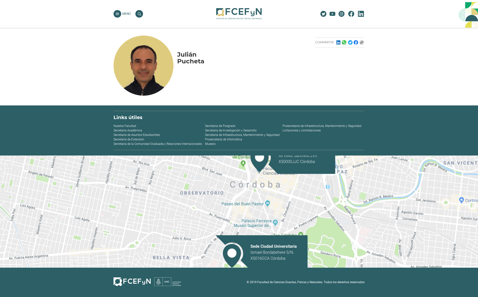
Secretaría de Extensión (129, 139)
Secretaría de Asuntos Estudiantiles (137, 135)
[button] (117, 14)
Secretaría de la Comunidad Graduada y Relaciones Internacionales (158, 144)
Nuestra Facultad (125, 126)
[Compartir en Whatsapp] (344, 42)
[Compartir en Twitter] (350, 42)
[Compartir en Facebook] (356, 42)
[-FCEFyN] (338, 42)
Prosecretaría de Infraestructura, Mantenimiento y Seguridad (322, 126)
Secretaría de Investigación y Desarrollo (231, 130)
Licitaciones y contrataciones (302, 130)
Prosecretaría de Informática (223, 139)
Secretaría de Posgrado (220, 126)
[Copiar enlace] (361, 42)
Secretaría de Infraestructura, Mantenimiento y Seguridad (242, 135)
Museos (210, 144)
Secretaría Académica (128, 130)
